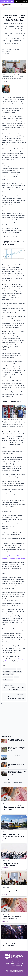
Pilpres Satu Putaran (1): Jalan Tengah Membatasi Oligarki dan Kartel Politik (13, 808)
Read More (5, 812)
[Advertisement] (14, 719)
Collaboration (11, 965)
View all (23, 736)
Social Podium (12, 11)
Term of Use (24, 1)
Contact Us (19, 965)
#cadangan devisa (7, 679)
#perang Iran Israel (7, 677)
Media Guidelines (10, 963)
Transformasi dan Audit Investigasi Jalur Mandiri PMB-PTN (13, 836)
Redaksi (7, 47)
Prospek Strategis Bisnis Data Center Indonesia (12, 944)
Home (5, 11)
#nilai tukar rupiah (16, 671)
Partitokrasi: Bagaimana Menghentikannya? (10, 864)
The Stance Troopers (17, 962)
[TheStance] (6, 4)
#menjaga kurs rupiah (8, 674)
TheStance (11, 974)
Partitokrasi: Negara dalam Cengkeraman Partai (12, 918)
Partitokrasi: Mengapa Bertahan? (10, 891)
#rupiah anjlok (6, 671)
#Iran (19, 669)
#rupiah (16, 677)
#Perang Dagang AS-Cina (9, 669)
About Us (18, 1)
